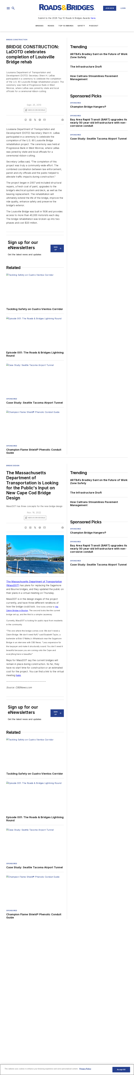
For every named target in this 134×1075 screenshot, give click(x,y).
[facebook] (25, 119)
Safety (81, 26)
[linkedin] (30, 119)
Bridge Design (12, 466)
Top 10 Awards (66, 26)
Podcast (93, 26)
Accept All (121, 1070)
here (93, 18)
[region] (67, 1069)
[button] (8, 8)
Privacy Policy (85, 1069)
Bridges (39, 26)
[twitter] (35, 119)
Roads (51, 26)
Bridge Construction (16, 40)
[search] (13, 8)
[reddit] (39, 119)
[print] (62, 119)
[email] (44, 119)
